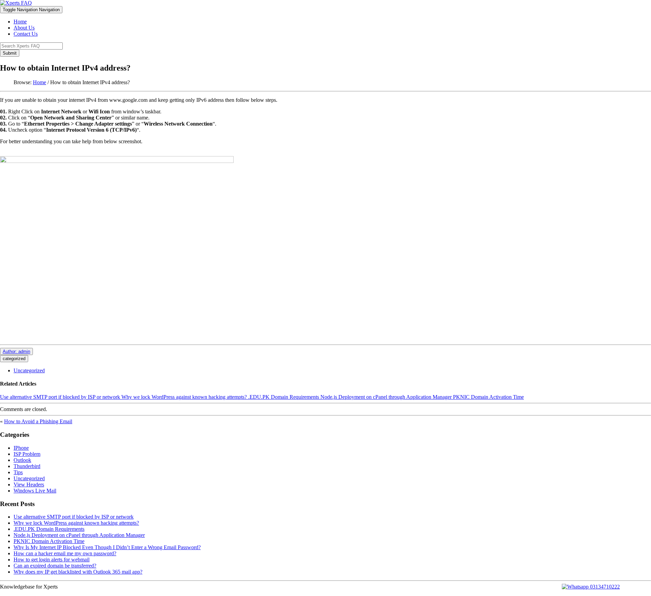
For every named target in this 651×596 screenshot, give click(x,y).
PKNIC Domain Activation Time (488, 397)
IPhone (21, 448)
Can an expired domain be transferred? (55, 566)
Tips (18, 472)
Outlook (22, 460)
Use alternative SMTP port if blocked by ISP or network (60, 397)
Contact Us (26, 34)
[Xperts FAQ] (16, 3)
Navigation (31, 9)
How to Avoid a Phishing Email (38, 421)
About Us (24, 28)
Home (20, 21)
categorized (14, 358)
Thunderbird (27, 466)
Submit (10, 53)
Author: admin (16, 351)
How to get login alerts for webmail (52, 559)
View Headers (29, 484)
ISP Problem (27, 454)
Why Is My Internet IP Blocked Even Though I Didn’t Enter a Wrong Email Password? (107, 547)
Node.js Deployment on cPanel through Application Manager (386, 397)
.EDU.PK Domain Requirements (283, 397)
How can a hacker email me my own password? (65, 553)
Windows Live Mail (35, 490)
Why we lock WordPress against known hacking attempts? (184, 397)
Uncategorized (29, 370)
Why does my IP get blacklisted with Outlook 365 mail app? (78, 572)
